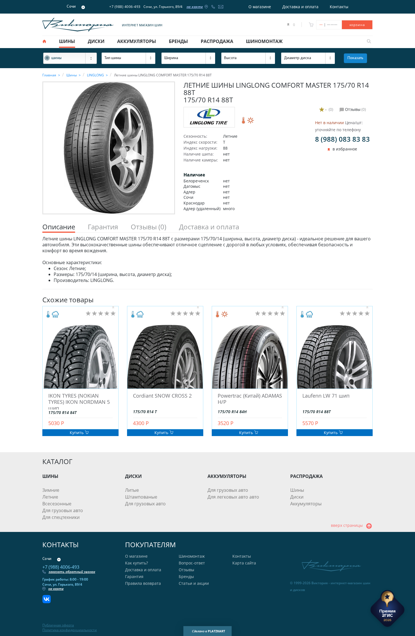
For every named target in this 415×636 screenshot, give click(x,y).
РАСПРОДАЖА (306, 476)
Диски (296, 497)
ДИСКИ (133, 476)
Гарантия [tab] (103, 227)
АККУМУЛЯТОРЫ (226, 476)
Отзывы (186, 569)
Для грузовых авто (62, 510)
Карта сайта (244, 563)
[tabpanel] (207, 259)
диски (96, 41)
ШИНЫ (50, 476)
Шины (297, 490)
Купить (77, 432)
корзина (357, 24)
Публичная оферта (58, 625)
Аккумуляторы (306, 504)
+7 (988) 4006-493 (125, 6)
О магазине (259, 6)
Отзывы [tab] (148, 227)
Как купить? (136, 563)
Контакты (339, 6)
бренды (178, 41)
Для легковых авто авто (233, 497)
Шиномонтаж (192, 556)
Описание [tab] (58, 227)
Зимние (50, 490)
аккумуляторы (136, 41)
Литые (132, 490)
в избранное (345, 149)
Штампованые (141, 497)
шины (67, 41)
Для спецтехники (61, 517)
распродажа (217, 41)
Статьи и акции (194, 583)
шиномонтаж (264, 41)
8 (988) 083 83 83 (342, 139)
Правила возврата (143, 583)
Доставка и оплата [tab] (209, 227)
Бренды (186, 576)
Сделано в (208, 631)
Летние (50, 497)
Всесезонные (56, 504)
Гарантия (134, 576)
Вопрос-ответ (192, 563)
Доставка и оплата (300, 6)
